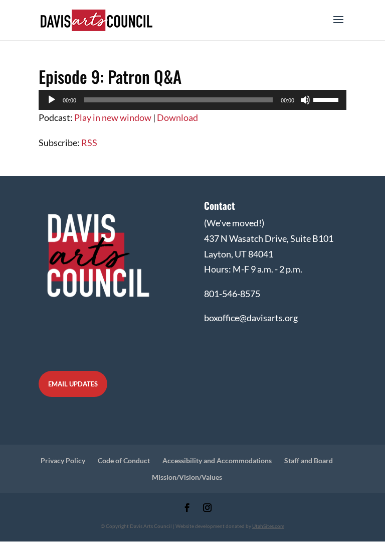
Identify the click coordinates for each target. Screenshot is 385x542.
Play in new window (112, 117)
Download (177, 117)
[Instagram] (207, 508)
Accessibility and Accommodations (217, 460)
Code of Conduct (124, 460)
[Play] (52, 100)
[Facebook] (187, 508)
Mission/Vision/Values (187, 477)
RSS (89, 142)
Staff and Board (308, 460)
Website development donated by (229, 526)
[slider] (327, 99)
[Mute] (305, 100)
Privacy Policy (63, 460)
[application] (192, 100)
